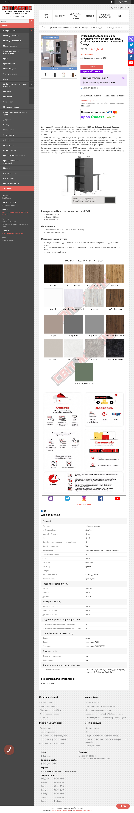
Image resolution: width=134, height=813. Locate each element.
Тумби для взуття (93, 746)
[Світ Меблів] (17, 8)
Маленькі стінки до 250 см (51, 710)
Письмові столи (9, 150)
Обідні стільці (8, 140)
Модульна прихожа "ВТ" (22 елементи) (102, 735)
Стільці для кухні (10, 173)
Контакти (60, 16)
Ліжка (5, 79)
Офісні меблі (8, 102)
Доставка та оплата (75, 16)
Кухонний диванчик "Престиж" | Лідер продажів (106, 717)
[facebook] (42, 512)
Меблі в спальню (10, 46)
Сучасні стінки (46, 702)
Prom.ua (80, 808)
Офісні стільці (8, 178)
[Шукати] (31, 21)
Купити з (87, 71)
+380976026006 (84, 504)
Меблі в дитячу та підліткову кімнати (15, 85)
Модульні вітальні (47, 706)
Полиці (6, 124)
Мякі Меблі (7, 97)
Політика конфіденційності (82, 810)
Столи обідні (8, 130)
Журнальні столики (11, 107)
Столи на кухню (9, 69)
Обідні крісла (8, 135)
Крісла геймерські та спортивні (11, 161)
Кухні (5, 58)
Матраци (7, 91)
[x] (45, 512)
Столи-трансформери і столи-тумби (15, 113)
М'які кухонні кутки (94, 702)
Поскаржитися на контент (61, 810)
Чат (125, 806)
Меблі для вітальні (11, 35)
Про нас (46, 16)
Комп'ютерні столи (11, 183)
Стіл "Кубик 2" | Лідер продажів (53, 739)
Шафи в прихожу (93, 728)
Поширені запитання (105, 16)
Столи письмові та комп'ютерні (11, 52)
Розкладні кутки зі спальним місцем (100, 706)
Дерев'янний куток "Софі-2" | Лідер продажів (104, 714)
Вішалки (6, 168)
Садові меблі (8, 145)
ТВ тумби (44, 717)
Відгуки (90, 16)
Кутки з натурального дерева (98, 710)
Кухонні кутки (9, 63)
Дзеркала (7, 119)
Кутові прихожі (92, 732)
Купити (92, 66)
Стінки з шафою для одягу (51, 714)
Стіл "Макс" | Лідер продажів (52, 743)
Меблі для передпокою (13, 41)
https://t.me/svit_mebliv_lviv (13, 233)
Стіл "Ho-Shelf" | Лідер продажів (53, 735)
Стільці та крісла (10, 74)
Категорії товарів (9, 30)
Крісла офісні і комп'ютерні (14, 155)
